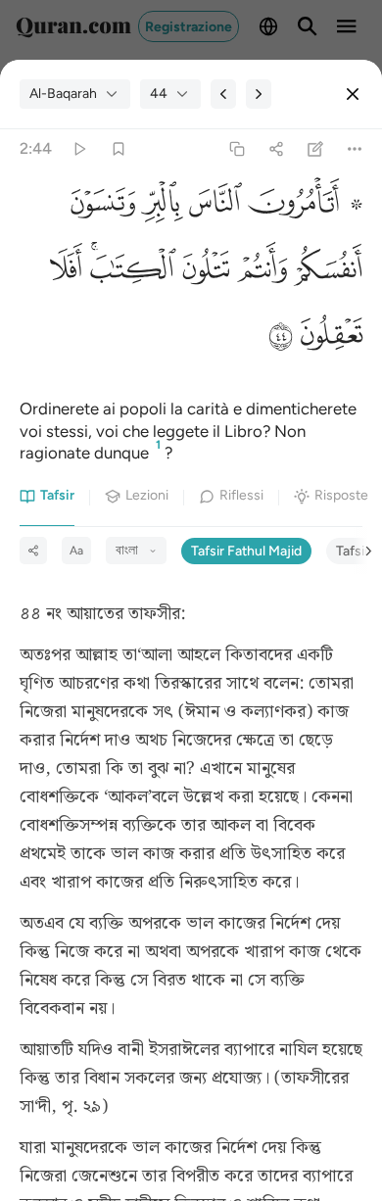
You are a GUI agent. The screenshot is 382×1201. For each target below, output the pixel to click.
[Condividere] (276, 149)
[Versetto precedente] (223, 94)
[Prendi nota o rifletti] (316, 149)
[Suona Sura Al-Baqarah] (79, 149)
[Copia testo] (236, 149)
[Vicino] (352, 94)
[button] (302, 207)
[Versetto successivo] (258, 94)
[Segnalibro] (118, 149)
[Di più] (355, 149)
